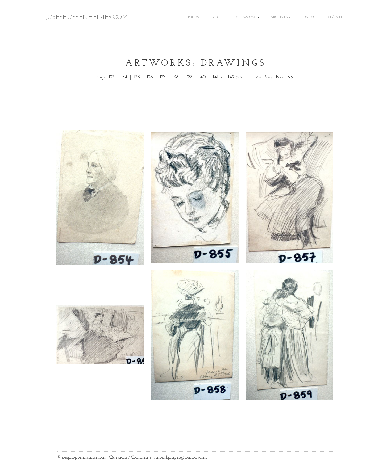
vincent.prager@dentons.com (180, 457)
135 (137, 77)
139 (188, 77)
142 (231, 77)
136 (150, 77)
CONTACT (309, 17)
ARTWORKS (246, 17)
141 (215, 77)
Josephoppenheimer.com (86, 17)
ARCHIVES (279, 17)
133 (111, 77)
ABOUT (219, 17)
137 (163, 77)
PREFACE (195, 17)
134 (124, 77)
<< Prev (264, 77)
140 (202, 77)
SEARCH (335, 17)
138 (175, 77)
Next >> (285, 77)
